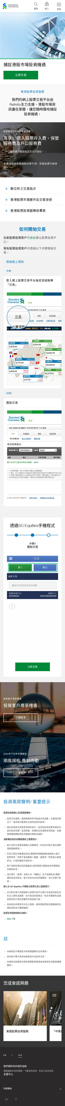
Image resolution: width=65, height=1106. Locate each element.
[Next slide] (53, 606)
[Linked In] (6, 1099)
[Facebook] (16, 1099)
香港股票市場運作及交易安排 (31, 199)
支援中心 (8, 1074)
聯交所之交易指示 (23, 188)
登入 (47, 9)
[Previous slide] (12, 606)
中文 (20, 1055)
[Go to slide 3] (48, 535)
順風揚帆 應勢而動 (21, 761)
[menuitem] (32, 545)
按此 (33, 237)
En (4, 1055)
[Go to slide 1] (16, 535)
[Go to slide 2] (32, 535)
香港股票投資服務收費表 (28, 210)
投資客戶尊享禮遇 (20, 706)
